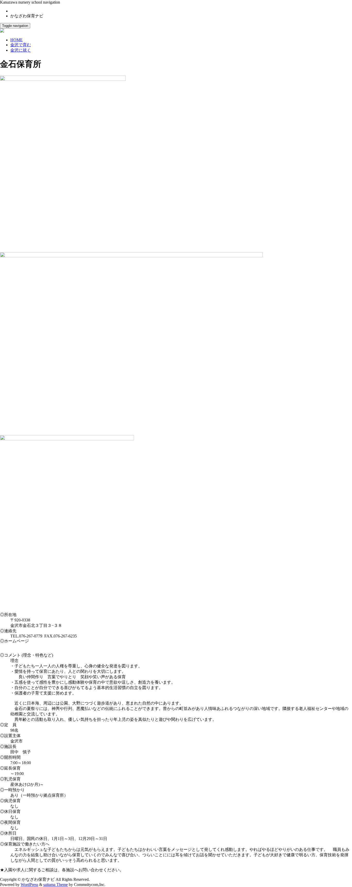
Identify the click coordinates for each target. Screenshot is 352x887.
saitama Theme (55, 884)
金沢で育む (20, 45)
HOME (16, 40)
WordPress (29, 884)
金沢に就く (20, 50)
